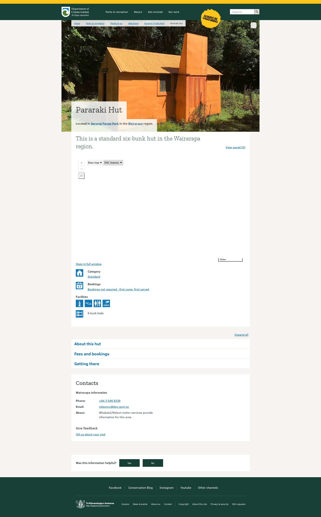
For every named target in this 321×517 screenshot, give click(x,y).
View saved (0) (235, 147)
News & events (140, 503)
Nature (138, 12)
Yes (129, 463)
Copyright (184, 503)
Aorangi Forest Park (154, 23)
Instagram (167, 487)
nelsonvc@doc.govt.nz (114, 407)
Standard (94, 276)
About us (155, 503)
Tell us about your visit (91, 434)
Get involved (155, 12)
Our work (173, 12)
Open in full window (89, 264)
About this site (199, 503)
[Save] (240, 140)
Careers (125, 503)
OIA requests (238, 503)
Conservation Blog (140, 487)
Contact (168, 503)
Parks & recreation (117, 12)
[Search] (257, 12)
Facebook (115, 487)
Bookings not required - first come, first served (118, 289)
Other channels (208, 487)
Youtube (185, 487)
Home (77, 23)
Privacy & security (219, 503)
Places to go (116, 23)
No (152, 463)
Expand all (241, 335)
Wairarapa (133, 23)
